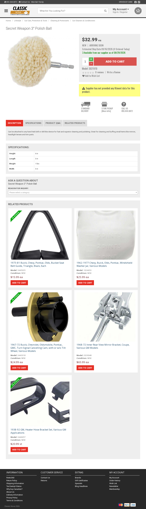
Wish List (113, 483)
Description (14, 123)
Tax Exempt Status (13, 486)
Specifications (33, 123)
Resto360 (10, 478)
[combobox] (73, 192)
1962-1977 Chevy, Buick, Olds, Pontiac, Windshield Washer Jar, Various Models (104, 264)
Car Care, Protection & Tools (35, 21)
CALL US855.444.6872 (127, 109)
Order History (114, 480)
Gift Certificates (81, 480)
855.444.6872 (11, 2)
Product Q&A (53, 123)
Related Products (75, 123)
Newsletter (113, 486)
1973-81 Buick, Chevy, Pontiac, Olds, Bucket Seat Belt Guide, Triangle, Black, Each (37, 264)
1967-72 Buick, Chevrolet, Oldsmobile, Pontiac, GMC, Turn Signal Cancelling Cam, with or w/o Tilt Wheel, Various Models (38, 348)
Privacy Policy (11, 498)
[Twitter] (139, 2)
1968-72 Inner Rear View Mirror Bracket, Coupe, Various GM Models (103, 346)
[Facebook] (135, 2)
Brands (78, 478)
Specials (78, 483)
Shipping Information (15, 483)
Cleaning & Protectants (59, 21)
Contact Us (25, 2)
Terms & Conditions (14, 500)
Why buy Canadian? (14, 489)
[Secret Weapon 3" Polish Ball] (41, 62)
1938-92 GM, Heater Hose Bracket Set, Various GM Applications (38, 431)
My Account (114, 478)
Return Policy (11, 480)
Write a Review (113, 72)
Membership (114, 489)
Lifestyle (17, 21)
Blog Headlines (81, 486)
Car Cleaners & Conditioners (83, 21)
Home (8, 21)
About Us (10, 492)
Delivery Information (14, 495)
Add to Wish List (92, 76)
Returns (44, 480)
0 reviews (99, 72)
